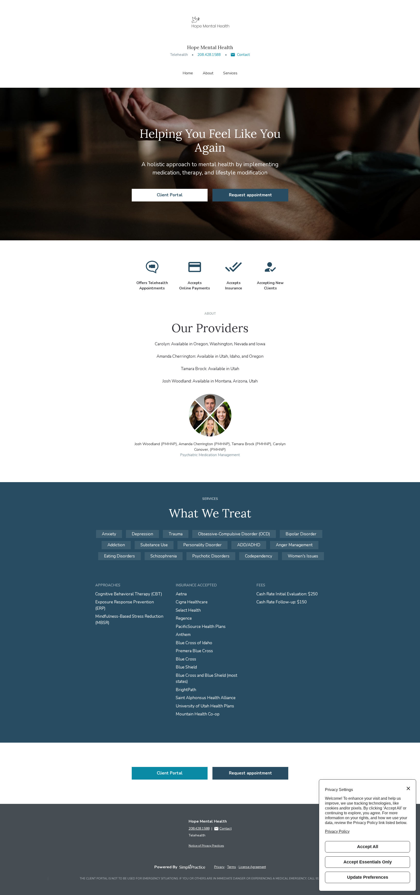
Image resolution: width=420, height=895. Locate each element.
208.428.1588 (209, 54)
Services (230, 73)
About (208, 73)
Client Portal (170, 195)
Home (188, 73)
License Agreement (252, 867)
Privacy (219, 867)
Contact (243, 54)
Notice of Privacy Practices (206, 846)
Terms (231, 867)
